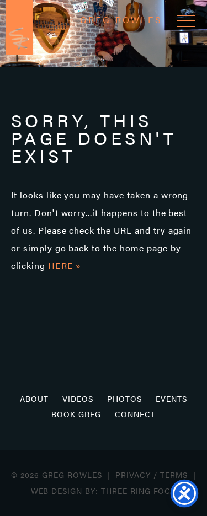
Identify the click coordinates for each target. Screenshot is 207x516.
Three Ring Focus (141, 490)
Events (171, 398)
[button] (186, 21)
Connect (135, 414)
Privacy (133, 474)
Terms (174, 474)
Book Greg (76, 414)
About (34, 398)
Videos (77, 398)
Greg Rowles (19, 27)
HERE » (65, 265)
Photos (124, 398)
